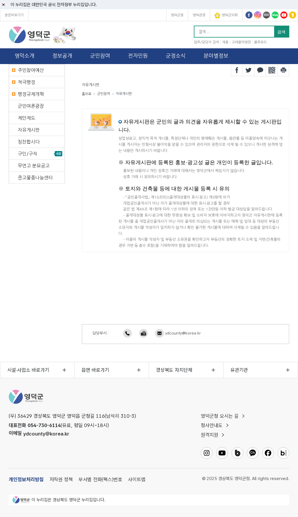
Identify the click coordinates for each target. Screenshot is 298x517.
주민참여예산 (31, 70)
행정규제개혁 (31, 94)
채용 (225, 42)
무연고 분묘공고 (33, 165)
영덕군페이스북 (249, 15)
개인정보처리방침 (26, 479)
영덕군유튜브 (284, 15)
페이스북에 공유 (237, 70)
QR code (272, 70)
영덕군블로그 (275, 15)
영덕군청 (177, 15)
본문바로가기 (14, 15)
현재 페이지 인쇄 (283, 70)
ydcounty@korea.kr (183, 333)
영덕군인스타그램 (257, 15)
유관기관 (239, 370)
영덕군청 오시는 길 (220, 416)
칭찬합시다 (29, 141)
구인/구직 (27, 153)
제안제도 (26, 118)
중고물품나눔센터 (35, 177)
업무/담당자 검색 (206, 42)
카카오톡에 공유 (260, 70)
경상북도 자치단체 (174, 370)
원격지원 (209, 435)
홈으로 (86, 94)
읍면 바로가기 (95, 370)
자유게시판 (29, 130)
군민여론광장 (31, 106)
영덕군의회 (230, 15)
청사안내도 (212, 425)
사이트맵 (137, 479)
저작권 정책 (61, 479)
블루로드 (260, 42)
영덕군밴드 (266, 15)
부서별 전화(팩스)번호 (100, 479)
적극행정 (26, 82)
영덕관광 (199, 15)
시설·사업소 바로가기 (28, 370)
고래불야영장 (241, 42)
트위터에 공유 (248, 70)
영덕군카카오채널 (292, 15)
